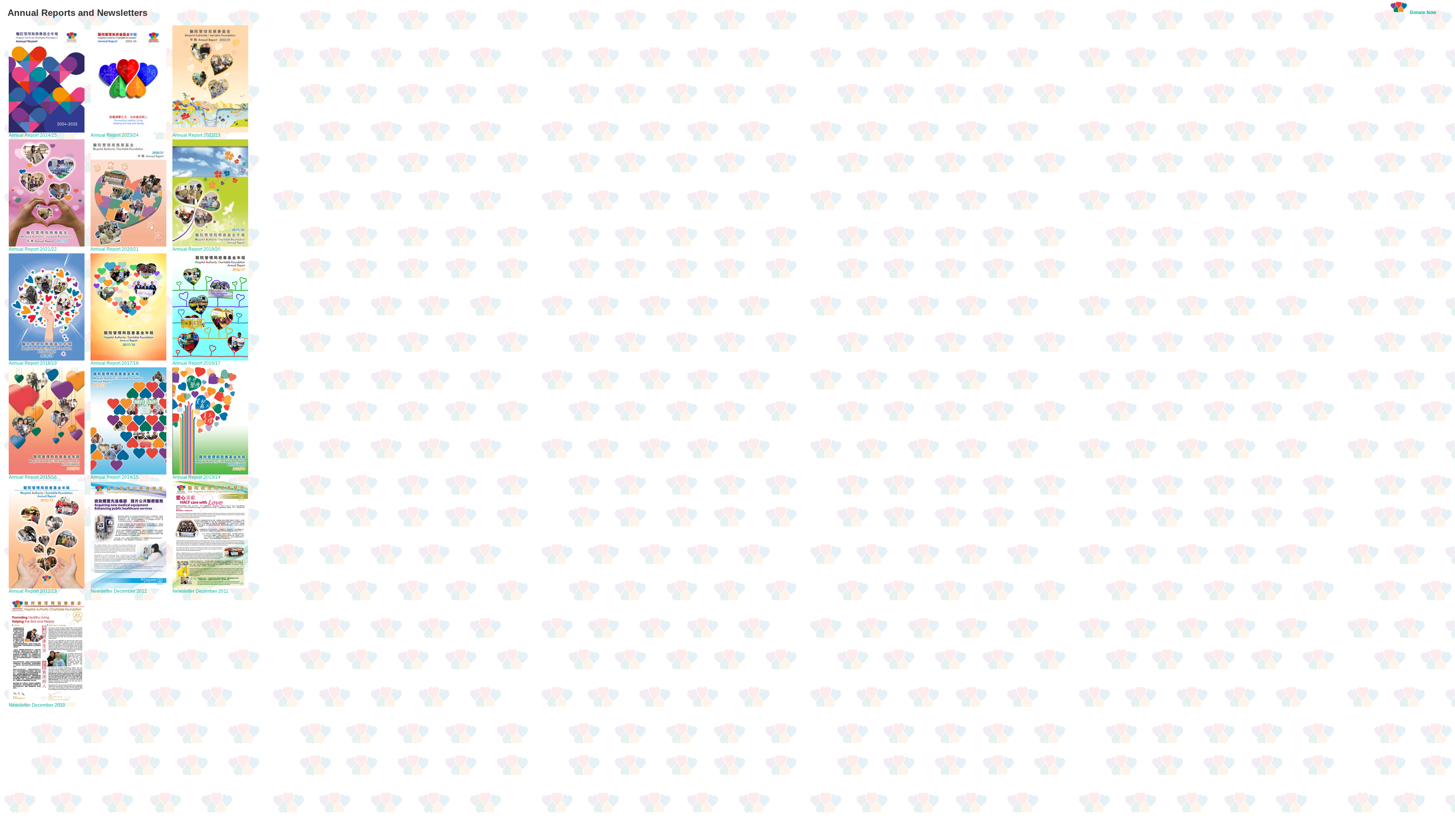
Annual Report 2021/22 (33, 249)
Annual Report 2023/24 (115, 135)
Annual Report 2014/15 (115, 477)
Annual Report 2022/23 (196, 135)
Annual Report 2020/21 (115, 249)
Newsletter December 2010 (37, 705)
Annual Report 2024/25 (33, 135)
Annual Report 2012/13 (33, 591)
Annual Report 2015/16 (33, 477)
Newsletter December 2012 (119, 591)
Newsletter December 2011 (200, 591)
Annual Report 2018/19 (33, 363)
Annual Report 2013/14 (196, 477)
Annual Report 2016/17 (196, 363)
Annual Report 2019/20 (196, 249)
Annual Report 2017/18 (115, 363)
